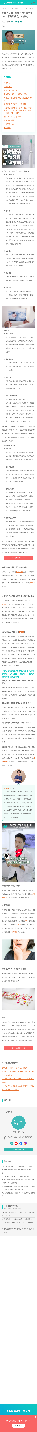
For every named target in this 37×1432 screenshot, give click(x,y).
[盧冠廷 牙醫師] (18, 776)
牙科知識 (9, 8)
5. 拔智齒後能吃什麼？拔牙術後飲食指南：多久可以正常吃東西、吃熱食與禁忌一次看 (18, 1188)
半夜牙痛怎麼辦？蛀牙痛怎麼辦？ (16, 94)
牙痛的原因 (8, 83)
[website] (11, 1143)
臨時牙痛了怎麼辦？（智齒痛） (16, 104)
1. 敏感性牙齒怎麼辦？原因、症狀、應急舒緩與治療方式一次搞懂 (18, 1214)
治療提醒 (7, 128)
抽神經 (32, 583)
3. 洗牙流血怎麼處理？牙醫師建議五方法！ (15, 1176)
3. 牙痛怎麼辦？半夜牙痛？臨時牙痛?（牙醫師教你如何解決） (18, 1230)
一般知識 (16, 8)
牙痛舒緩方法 (9, 124)
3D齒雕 (18, 925)
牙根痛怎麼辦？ (10, 120)
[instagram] (25, 1143)
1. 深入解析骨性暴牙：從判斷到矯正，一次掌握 (17, 1166)
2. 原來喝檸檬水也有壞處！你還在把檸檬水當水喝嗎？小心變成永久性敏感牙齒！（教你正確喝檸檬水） (17, 1222)
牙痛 (4, 26)
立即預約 (18, 1425)
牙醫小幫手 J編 (16, 22)
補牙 (26, 921)
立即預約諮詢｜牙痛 (18, 558)
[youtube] (16, 1143)
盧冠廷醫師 (7, 788)
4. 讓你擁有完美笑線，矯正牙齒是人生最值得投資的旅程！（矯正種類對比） (18, 1181)
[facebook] (20, 1143)
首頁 (3, 8)
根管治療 (15, 932)
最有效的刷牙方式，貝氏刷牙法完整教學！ (15, 1068)
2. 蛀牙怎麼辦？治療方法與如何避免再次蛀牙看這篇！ (17, 1171)
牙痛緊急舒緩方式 (10, 90)
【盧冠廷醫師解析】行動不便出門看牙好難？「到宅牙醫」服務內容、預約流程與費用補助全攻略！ (18, 110)
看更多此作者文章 (18, 1149)
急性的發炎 (19, 572)
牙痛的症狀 (8, 87)
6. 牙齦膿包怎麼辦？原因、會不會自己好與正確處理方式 (18, 1194)
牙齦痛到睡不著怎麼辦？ (13, 117)
